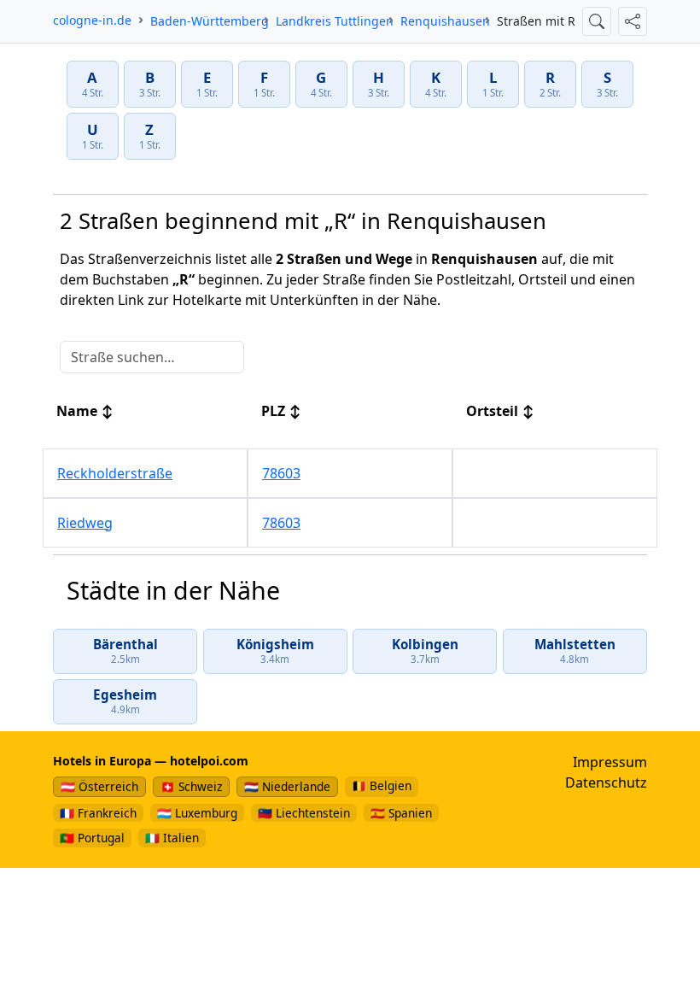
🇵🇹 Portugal (92, 837)
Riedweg (85, 522)
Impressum (610, 762)
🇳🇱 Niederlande (287, 786)
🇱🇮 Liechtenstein (304, 813)
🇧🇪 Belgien (381, 785)
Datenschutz (606, 782)
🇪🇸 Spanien (401, 813)
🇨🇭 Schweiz (191, 786)
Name (85, 410)
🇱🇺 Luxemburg (197, 813)
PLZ (281, 410)
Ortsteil (500, 410)
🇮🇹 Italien (172, 837)
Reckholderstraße (114, 473)
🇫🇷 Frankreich (98, 813)
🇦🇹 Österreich (99, 786)
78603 (281, 473)
